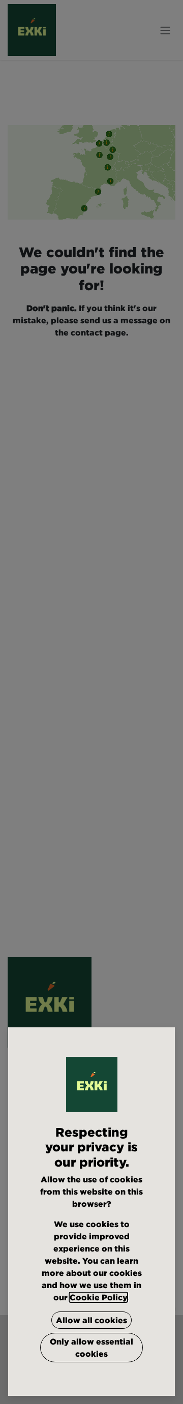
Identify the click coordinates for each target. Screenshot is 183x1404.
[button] (91, 1320)
